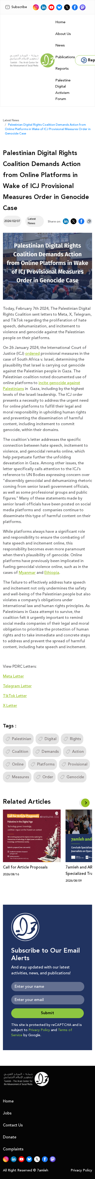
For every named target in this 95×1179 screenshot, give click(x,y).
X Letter (10, 706)
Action (78, 752)
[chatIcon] (83, 7)
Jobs (7, 1113)
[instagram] (36, 7)
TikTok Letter (15, 696)
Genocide (75, 777)
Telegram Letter (17, 686)
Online (18, 764)
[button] (85, 803)
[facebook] (75, 7)
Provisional (77, 764)
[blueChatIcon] (59, 7)
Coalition (20, 752)
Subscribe (19, 7)
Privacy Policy (39, 1030)
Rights (75, 739)
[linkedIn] (44, 7)
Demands (50, 752)
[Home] (32, 60)
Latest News (11, 120)
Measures (20, 777)
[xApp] (67, 7)
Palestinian (21, 739)
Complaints (13, 1149)
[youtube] (51, 7)
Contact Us (13, 1125)
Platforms (46, 764)
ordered (32, 353)
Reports (62, 68)
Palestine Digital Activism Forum (63, 90)
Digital (51, 739)
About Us (63, 34)
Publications (65, 57)
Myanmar (27, 573)
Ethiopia (51, 573)
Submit (47, 1013)
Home (60, 22)
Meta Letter (13, 676)
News (60, 45)
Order (47, 777)
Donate (9, 1137)
